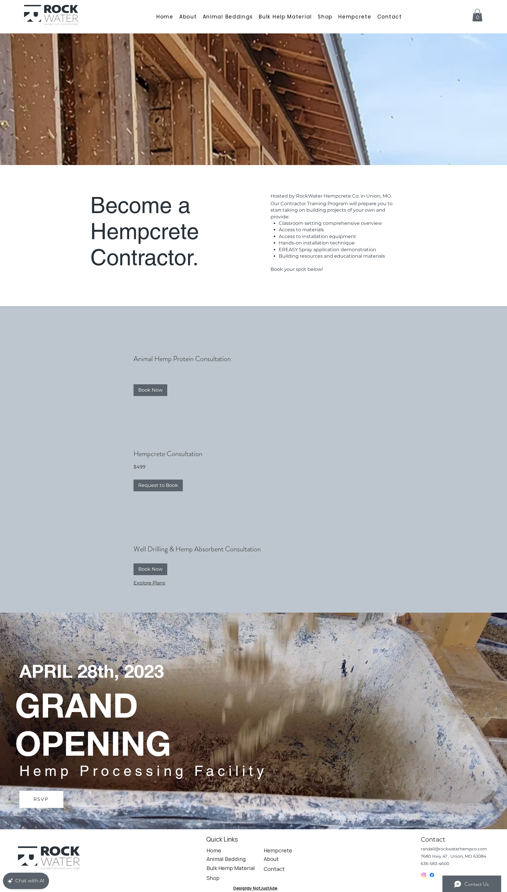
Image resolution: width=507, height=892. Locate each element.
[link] (252, 359)
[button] (477, 15)
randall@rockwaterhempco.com (454, 849)
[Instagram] (424, 875)
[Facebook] (432, 875)
